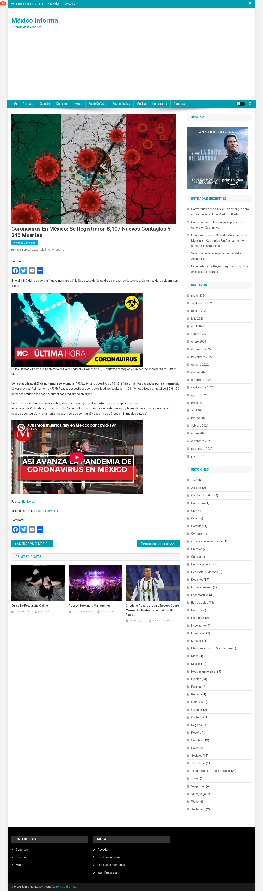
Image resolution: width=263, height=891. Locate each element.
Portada (28, 103)
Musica (196, 664)
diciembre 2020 (201, 441)
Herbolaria (198, 617)
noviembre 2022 (201, 357)
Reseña (196, 732)
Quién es (197, 709)
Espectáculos (121, 103)
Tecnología (198, 763)
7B (193, 480)
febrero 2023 (199, 334)
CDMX (195, 510)
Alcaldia (196, 487)
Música (141, 103)
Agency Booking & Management (90, 605)
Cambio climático (202, 495)
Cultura (196, 556)
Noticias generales (25, 242)
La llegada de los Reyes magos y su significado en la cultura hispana (221, 269)
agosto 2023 (199, 310)
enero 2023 (198, 341)
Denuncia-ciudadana (204, 572)
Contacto (70, 3)
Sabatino (197, 740)
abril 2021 (197, 410)
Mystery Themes (65, 886)
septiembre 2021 (202, 387)
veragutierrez (108, 611)
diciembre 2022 (201, 349)
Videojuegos (199, 794)
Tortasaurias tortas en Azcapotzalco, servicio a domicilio (160, 543)
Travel (195, 778)
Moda (78, 103)
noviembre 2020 (201, 448)
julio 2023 (197, 318)
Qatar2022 (198, 702)
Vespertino (198, 786)
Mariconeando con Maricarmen (211, 648)
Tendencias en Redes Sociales (211, 771)
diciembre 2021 (201, 379)
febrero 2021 (199, 425)
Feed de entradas (109, 857)
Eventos (196, 610)
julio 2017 (197, 456)
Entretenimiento (201, 587)
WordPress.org (107, 872)
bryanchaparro (54, 249)
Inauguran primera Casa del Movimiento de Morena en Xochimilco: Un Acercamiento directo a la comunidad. (219, 240)
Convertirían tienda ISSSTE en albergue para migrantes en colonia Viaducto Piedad (220, 211)
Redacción (44, 611)
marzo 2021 (199, 418)
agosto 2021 (199, 395)
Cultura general (201, 564)
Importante (159, 103)
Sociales (196, 755)
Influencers (198, 633)
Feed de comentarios (111, 865)
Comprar (197, 533)
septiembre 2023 (202, 303)
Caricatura (198, 503)
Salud (195, 748)
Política (196, 686)
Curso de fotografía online (29, 605)
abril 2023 (197, 326)
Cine (194, 518)
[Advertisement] (131, 69)
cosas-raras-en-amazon (207, 541)
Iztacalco (197, 640)
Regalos (196, 725)
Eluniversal (29, 501)
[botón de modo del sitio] (240, 104)
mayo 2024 (198, 295)
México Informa (34, 20)
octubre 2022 (200, 364)
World (195, 801)
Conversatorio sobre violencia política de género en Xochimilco (217, 225)
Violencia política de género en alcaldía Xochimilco (216, 256)
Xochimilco (198, 809)
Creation (196, 549)
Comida (196, 526)
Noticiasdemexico (47, 510)
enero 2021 (198, 433)
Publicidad (54, 3)
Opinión (45, 103)
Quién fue (197, 717)
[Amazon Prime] (217, 157)
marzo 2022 (199, 372)
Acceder (103, 849)
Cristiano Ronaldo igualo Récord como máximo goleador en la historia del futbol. (152, 610)
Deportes (62, 103)
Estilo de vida (97, 103)
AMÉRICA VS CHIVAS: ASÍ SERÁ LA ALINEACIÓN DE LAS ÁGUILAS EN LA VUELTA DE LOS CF (35, 543)
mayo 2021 (198, 402)
